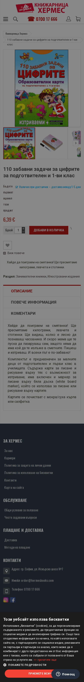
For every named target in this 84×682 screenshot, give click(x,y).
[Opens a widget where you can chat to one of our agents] (65, 674)
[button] (42, 665)
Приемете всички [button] (42, 673)
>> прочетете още (45, 659)
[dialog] (42, 647)
